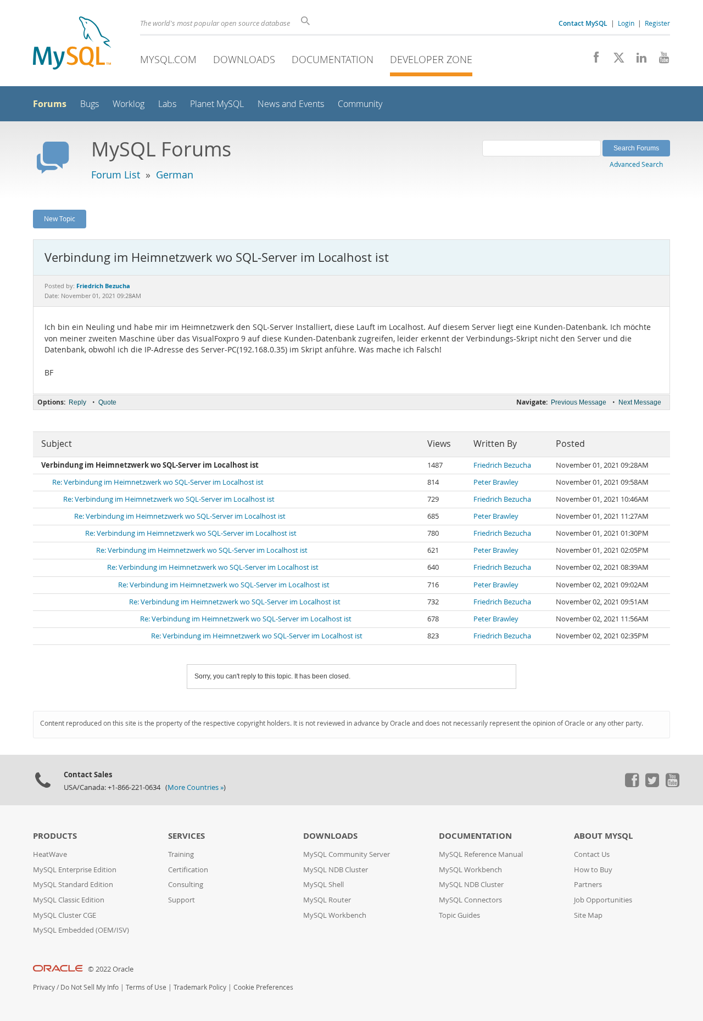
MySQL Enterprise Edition (74, 869)
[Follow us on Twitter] (652, 784)
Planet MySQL (217, 104)
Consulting (185, 884)
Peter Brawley (495, 482)
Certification (188, 869)
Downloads (244, 59)
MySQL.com (168, 59)
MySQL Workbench (334, 915)
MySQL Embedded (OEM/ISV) (81, 930)
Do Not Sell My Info (89, 987)
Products (55, 836)
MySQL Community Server (346, 854)
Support (181, 900)
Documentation (332, 59)
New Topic (59, 218)
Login (626, 23)
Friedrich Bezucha (502, 465)
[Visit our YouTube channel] (660, 60)
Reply (77, 402)
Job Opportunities (603, 900)
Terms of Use (146, 987)
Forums (49, 104)
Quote (107, 402)
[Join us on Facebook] (592, 60)
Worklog (128, 104)
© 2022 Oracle (110, 969)
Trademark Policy (200, 987)
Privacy (44, 987)
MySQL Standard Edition (73, 884)
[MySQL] (71, 44)
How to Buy (593, 869)
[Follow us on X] (615, 60)
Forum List (115, 174)
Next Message (639, 402)
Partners (588, 884)
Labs (167, 104)
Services (186, 836)
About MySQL (603, 836)
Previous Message (578, 402)
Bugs (89, 104)
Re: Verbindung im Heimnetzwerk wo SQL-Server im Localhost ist (158, 482)
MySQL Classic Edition (68, 900)
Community (360, 104)
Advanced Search (636, 164)
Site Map (588, 915)
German (174, 174)
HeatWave (50, 854)
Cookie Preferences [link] (263, 987)
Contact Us (592, 854)
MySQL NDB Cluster (335, 869)
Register (657, 23)
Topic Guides (459, 915)
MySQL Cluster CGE (64, 915)
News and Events (291, 104)
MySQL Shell (323, 884)
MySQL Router (327, 900)
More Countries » (196, 787)
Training (181, 854)
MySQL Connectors (470, 900)
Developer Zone (431, 59)
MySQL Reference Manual (481, 854)
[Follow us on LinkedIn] (637, 60)
